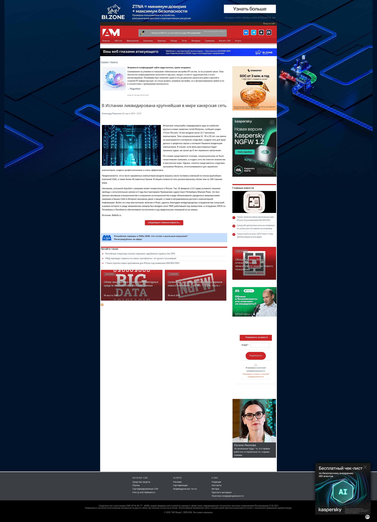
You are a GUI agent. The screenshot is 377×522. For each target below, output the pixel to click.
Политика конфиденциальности (228, 495)
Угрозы (136, 485)
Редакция (216, 481)
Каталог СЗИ (224, 41)
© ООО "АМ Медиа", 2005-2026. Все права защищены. (188, 512)
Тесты (184, 41)
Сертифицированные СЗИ (145, 488)
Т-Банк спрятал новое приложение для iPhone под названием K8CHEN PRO (142, 263)
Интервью (195, 41)
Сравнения (209, 41)
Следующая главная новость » (164, 223)
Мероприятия (133, 41)
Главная (104, 62)
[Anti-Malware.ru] (111, 32)
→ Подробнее (133, 89)
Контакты (216, 485)
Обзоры (173, 41)
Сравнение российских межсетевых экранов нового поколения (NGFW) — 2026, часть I (195, 284)
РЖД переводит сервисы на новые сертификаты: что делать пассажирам (140, 258)
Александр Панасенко (112, 114)
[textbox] (256, 337)
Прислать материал (222, 492)
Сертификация (180, 485)
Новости (106, 41)
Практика (161, 41)
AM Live (118, 41)
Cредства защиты (141, 481)
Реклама (177, 481)
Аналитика (148, 41)
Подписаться (255, 355)
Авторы (215, 488)
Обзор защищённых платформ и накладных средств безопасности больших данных (131, 284)
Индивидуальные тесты (185, 488)
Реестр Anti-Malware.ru (143, 492)
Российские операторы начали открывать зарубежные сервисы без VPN (140, 253)
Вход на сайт (269, 24)
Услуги (238, 41)
